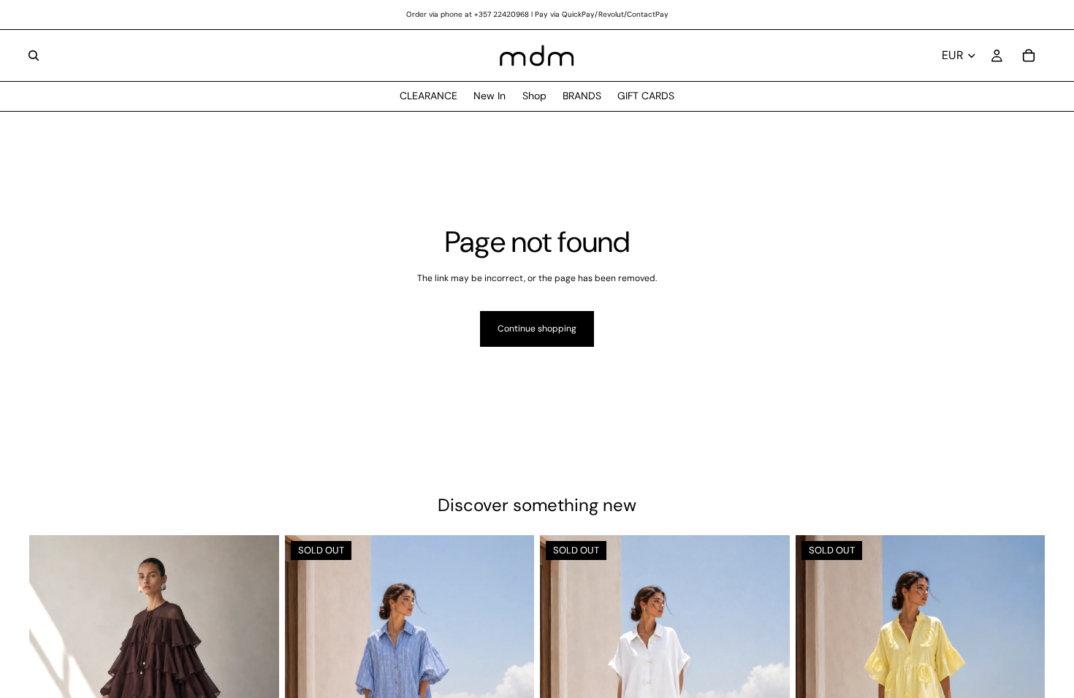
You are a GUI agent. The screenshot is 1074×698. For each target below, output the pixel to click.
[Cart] (1029, 55)
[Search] (34, 55)
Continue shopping (537, 328)
